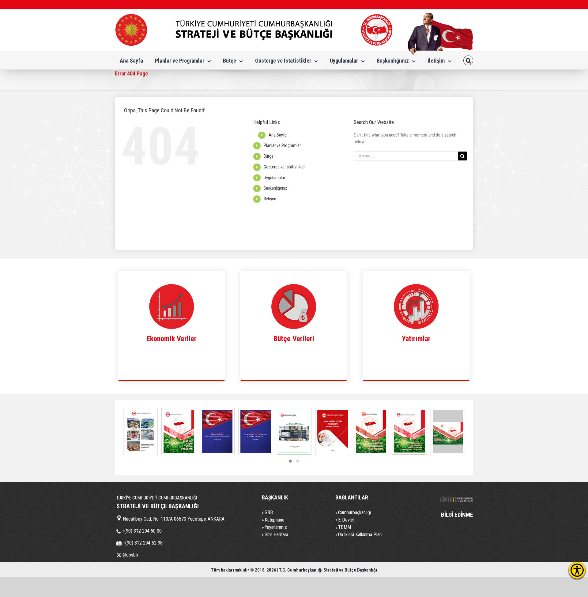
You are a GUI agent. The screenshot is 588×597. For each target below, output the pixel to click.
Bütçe (268, 156)
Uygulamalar (274, 177)
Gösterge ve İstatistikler (284, 166)
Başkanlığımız (275, 188)
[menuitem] (131, 60)
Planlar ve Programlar (282, 145)
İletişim (270, 198)
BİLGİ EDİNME (457, 514)
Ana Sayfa (278, 135)
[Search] (468, 60)
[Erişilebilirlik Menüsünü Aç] (577, 570)
